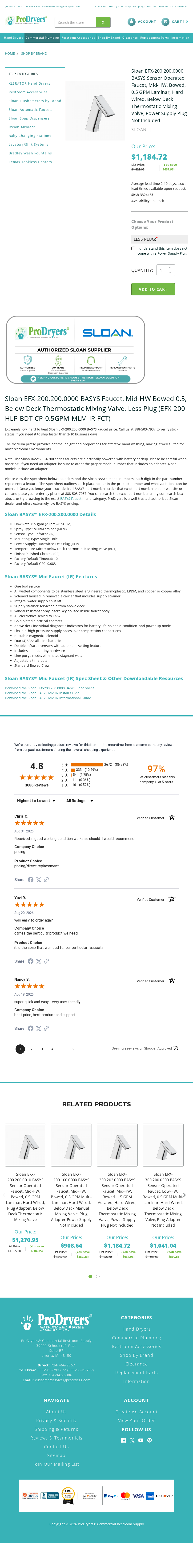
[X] (132, 1440)
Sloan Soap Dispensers (29, 118)
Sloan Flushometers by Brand (35, 101)
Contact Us (56, 1446)
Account (147, 21)
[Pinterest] (149, 1440)
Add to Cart (25, 1151)
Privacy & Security (120, 6)
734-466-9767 (56, 1365)
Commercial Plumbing (42, 38)
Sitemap (56, 1455)
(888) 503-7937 (13, 6)
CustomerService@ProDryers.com (61, 6)
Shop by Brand (109, 38)
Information (180, 38)
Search (103, 22)
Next (184, 1195)
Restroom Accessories (78, 38)
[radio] (96, 764)
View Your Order (136, 1420)
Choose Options (71, 1151)
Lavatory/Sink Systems (28, 144)
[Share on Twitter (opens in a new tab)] (38, 880)
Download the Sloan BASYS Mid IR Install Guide (42, 693)
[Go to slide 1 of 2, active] (90, 1276)
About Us (100, 6)
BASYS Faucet (70, 498)
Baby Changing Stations (30, 135)
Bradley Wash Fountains (30, 153)
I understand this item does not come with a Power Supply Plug (162, 251)
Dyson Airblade (22, 127)
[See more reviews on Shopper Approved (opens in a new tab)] (46, 880)
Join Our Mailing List (56, 1464)
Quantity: (142, 270)
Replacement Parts (154, 38)
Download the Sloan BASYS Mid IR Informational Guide (48, 698)
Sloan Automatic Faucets (31, 109)
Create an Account (137, 1412)
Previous (3, 1195)
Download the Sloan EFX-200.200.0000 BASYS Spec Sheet (49, 688)
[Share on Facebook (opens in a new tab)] (30, 880)
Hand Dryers (13, 38)
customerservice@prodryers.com (56, 1380)
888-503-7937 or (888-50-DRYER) (56, 1370)
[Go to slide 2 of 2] (98, 1276)
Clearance (130, 38)
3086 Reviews (42, 785)
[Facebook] (123, 1440)
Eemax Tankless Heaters (30, 162)
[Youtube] (140, 1440)
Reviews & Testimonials (173, 6)
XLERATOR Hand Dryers (29, 83)
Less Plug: (145, 239)
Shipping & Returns (144, 6)
